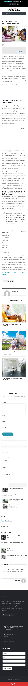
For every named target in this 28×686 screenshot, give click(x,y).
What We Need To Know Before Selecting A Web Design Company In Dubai (14, 627)
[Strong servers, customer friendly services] (14, 367)
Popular (5, 485)
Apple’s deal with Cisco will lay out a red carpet (13, 494)
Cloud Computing (7, 457)
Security (5, 471)
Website (4, 427)
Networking (21, 48)
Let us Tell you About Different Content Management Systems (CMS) (12, 633)
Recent (12, 485)
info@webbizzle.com (18, 1)
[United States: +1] (4, 657)
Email (4, 421)
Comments (21, 485)
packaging (5, 467)
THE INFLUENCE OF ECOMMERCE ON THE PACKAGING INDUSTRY (12, 640)
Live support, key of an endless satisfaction (12, 324)
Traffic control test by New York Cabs (14, 352)
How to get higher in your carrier (16, 499)
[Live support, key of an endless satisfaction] (14, 313)
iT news (17, 48)
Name (4, 415)
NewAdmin (9, 45)
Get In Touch (8, 1)
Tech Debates (6, 474)
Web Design (6, 478)
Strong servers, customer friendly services (12, 379)
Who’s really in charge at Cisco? (16, 488)
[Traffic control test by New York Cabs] (14, 340)
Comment (5, 402)
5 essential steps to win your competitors (15, 505)
